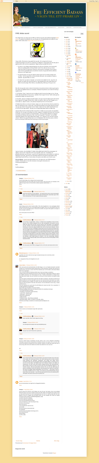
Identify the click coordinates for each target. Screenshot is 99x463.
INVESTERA (61, 27)
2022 (67, 46)
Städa (66, 195)
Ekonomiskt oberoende (67, 191)
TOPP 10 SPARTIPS (38, 27)
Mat (66, 199)
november (69, 58)
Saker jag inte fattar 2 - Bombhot (69, 96)
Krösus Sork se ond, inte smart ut (35, 40)
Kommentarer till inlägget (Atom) (29, 443)
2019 (67, 52)
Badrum (67, 204)
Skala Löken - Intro (69, 175)
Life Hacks (67, 202)
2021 (67, 48)
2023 (67, 44)
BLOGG (16, 27)
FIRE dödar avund (69, 124)
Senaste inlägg (19, 440)
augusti (68, 65)
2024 (67, 43)
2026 (67, 39)
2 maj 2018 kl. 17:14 (27, 381)
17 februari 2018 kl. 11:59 (31, 265)
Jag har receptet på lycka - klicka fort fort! (69, 169)
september (69, 63)
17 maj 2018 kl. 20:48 (27, 389)
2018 (67, 53)
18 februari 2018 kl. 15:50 (28, 338)
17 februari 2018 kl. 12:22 (28, 306)
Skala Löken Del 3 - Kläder (69, 157)
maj (67, 71)
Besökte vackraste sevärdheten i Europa (79, 59)
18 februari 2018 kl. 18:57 (39, 355)
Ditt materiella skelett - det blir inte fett (69, 79)
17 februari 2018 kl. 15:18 (39, 328)
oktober (68, 61)
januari (68, 181)
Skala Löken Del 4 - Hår (69, 154)
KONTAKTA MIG (77, 27)
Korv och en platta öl (69, 178)
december (69, 55)
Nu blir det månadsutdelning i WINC (78, 68)
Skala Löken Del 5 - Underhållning (70, 149)
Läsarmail (67, 213)
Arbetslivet (67, 211)
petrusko (77, 65)
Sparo (76, 49)
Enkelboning (78, 74)
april (68, 73)
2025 (67, 41)
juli (67, 67)
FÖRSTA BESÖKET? (25, 27)
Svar (22, 188)
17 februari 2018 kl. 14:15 (39, 316)
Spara (66, 189)
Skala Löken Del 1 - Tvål (69, 164)
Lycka (66, 208)
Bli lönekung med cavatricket (69, 100)
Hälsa (66, 210)
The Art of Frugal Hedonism (68, 207)
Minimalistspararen (23, 253)
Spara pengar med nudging (69, 92)
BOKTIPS (69, 27)
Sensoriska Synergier (69, 107)
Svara (20, 186)
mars (68, 75)
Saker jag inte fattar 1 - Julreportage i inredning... (69, 119)
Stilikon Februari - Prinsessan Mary (69, 132)
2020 (67, 50)
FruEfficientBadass (27, 191)
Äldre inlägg (56, 440)
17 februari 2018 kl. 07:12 (28, 178)
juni (67, 69)
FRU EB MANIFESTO (50, 27)
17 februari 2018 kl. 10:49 (33, 253)
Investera (67, 193)
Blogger (54, 453)
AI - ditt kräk (69, 173)
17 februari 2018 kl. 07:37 (39, 219)
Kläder (66, 198)
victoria (21, 381)
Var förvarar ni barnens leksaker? (69, 127)
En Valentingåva (70, 139)
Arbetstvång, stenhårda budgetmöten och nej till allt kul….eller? (78, 77)
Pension (67, 215)
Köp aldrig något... (69, 136)
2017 (67, 183)
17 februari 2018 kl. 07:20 (28, 204)
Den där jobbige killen (69, 83)
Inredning (67, 196)
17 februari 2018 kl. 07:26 (39, 191)
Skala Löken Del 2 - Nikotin (69, 161)
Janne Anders (22, 265)
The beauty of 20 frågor (69, 104)
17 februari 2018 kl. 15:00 (32, 322)
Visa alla (82, 82)
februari (68, 76)
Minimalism (67, 201)
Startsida (38, 440)
